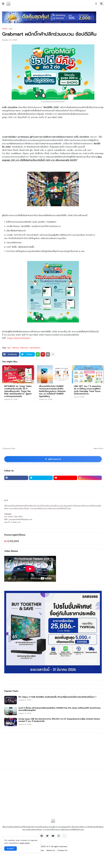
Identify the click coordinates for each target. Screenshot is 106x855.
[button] (3, 4)
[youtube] (65, 478)
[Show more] (53, 354)
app (10, 29)
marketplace (34, 348)
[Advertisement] (54, 424)
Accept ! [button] (10, 848)
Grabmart (24, 348)
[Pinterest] (43, 354)
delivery (15, 348)
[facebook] (16, 478)
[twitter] (41, 478)
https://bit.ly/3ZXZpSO (18, 338)
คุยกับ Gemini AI (53, 459)
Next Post (98, 448)
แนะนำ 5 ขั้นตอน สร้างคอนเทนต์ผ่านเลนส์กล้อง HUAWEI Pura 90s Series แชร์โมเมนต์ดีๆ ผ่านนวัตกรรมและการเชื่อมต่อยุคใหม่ (59, 709)
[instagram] (90, 478)
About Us (51, 850)
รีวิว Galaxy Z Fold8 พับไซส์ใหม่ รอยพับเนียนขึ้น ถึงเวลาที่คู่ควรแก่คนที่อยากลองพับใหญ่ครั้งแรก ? (57, 697)
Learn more (25, 843)
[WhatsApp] (38, 354)
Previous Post (9, 448)
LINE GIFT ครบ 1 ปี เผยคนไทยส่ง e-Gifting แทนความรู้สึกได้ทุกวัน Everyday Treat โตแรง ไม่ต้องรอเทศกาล (87, 390)
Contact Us (62, 850)
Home (4, 29)
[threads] (64, 836)
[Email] (48, 354)
